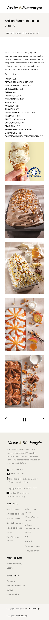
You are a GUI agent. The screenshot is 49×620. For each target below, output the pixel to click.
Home (7, 33)
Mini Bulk (28, 541)
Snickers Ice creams (15, 513)
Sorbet (10, 532)
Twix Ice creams (13, 518)
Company (11, 581)
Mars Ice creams (14, 509)
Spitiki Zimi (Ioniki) (14, 563)
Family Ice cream (32, 550)
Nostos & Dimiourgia (31, 609)
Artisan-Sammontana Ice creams (32, 528)
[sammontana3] (24, 324)
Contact (10, 590)
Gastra (10, 567)
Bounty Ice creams (15, 523)
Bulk (26, 536)
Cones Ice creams (33, 546)
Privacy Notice (13, 594)
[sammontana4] (24, 381)
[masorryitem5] (24, 161)
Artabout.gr (23, 616)
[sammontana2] (24, 268)
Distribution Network (16, 585)
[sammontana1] (24, 211)
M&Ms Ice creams (14, 527)
